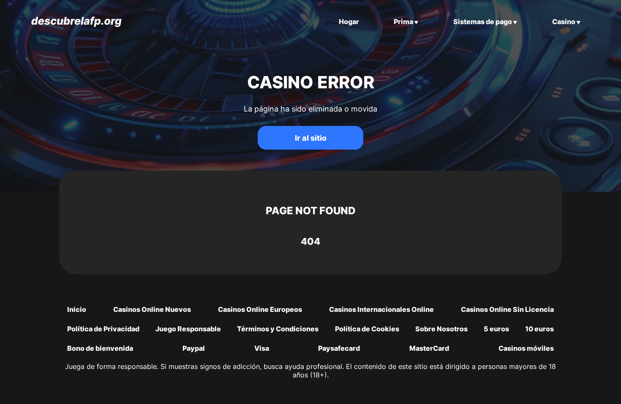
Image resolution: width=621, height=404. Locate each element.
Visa (261, 348)
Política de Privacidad (103, 329)
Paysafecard (339, 348)
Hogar (349, 21)
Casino (563, 21)
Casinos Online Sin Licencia (507, 309)
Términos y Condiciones (278, 329)
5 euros (496, 329)
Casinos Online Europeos (260, 309)
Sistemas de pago (482, 21)
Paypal (193, 348)
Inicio (76, 309)
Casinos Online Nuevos (152, 309)
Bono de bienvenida (100, 348)
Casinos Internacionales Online (381, 309)
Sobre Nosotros (441, 329)
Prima (403, 21)
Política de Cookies (367, 329)
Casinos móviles (526, 348)
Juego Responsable (188, 329)
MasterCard (429, 348)
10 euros (539, 329)
